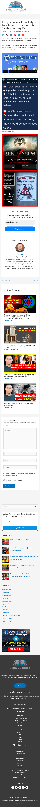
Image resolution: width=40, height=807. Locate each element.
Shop (20, 734)
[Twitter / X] (7, 35)
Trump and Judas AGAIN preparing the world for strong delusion (19, 375)
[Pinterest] (15, 35)
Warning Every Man (7, 618)
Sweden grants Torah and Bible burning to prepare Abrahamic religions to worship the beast (17, 316)
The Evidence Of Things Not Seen (11, 615)
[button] (20, 685)
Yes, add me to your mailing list (13, 480)
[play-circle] (20, 787)
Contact (20, 741)
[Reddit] (23, 35)
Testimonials (5, 612)
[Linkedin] (19, 35)
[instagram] (16, 787)
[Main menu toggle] (36, 7)
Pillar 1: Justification (21, 718)
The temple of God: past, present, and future (19, 346)
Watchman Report (18, 31)
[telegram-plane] (13, 787)
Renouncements (6, 601)
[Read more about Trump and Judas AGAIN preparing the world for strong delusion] (20, 363)
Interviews (5, 598)
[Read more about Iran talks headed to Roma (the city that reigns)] (20, 392)
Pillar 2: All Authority (21, 720)
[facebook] (23, 787)
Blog (20, 727)
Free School (20, 732)
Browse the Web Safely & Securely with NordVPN (20, 708)
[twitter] (27, 787)
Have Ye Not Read (7, 595)
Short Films (5, 607)
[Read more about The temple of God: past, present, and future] (20, 334)
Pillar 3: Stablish (21, 723)
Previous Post (5, 280)
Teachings (6, 349)
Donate (20, 739)
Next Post (35, 280)
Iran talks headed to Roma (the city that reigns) (18, 404)
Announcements (6, 589)
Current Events (6, 592)
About (20, 725)
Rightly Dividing (6, 604)
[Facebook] (11, 35)
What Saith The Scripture (9, 624)
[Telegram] (3, 35)
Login (20, 737)
